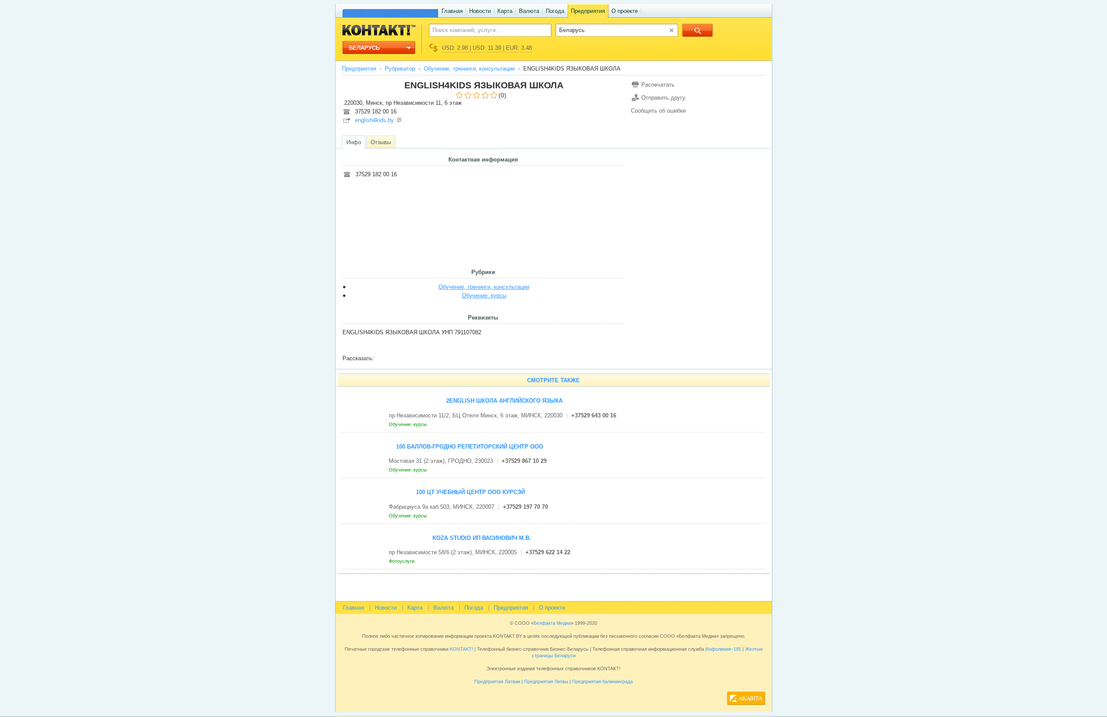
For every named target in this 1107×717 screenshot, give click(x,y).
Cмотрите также (553, 380)
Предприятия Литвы (546, 681)
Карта (504, 11)
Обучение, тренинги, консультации (469, 68)
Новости (480, 11)
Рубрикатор (400, 68)
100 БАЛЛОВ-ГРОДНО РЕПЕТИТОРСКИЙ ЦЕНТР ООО (469, 446)
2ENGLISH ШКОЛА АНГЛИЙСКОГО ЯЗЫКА (504, 400)
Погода (555, 11)
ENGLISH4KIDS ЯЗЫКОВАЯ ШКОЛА (483, 85)
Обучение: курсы (484, 295)
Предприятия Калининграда (602, 681)
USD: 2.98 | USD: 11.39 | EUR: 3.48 (487, 48)
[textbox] (485, 30)
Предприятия (588, 11)
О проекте (624, 11)
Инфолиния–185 (723, 649)
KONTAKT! (460, 649)
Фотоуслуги (402, 561)
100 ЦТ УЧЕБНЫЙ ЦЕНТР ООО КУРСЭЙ (470, 492)
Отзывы (381, 142)
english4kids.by (374, 120)
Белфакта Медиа (552, 623)
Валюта (529, 11)
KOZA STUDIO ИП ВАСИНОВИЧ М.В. (481, 538)
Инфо (353, 142)
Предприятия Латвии (497, 681)
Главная (452, 11)
